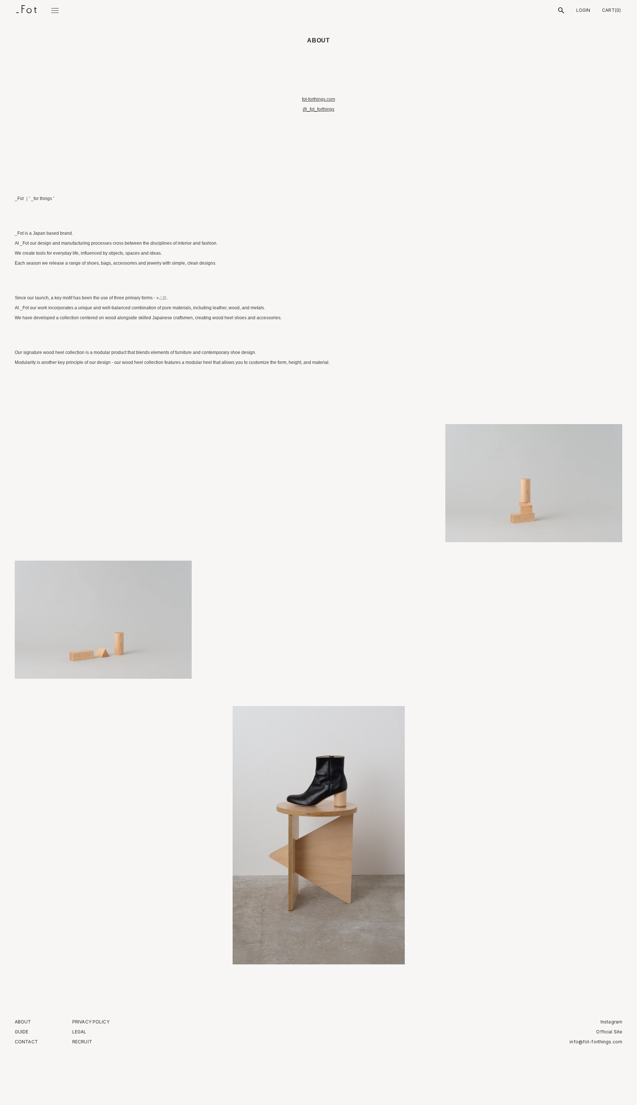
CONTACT (26, 1042)
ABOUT (23, 1022)
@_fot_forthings (318, 109)
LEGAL (79, 1032)
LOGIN (583, 10)
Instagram (611, 1022)
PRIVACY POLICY (90, 1022)
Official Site (609, 1032)
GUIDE (22, 1032)
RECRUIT (82, 1042)
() (611, 10)
